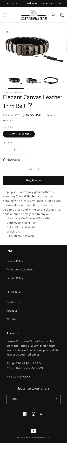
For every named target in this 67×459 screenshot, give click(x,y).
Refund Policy (15, 278)
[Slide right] (63, 81)
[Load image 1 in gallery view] (16, 81)
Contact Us (13, 302)
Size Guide (14, 160)
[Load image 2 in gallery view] (33, 81)
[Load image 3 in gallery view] (51, 81)
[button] (5, 15)
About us (12, 311)
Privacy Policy (15, 261)
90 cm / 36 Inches (19, 134)
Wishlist (11, 319)
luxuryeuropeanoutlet (41, 437)
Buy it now (33, 180)
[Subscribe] (56, 399)
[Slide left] (3, 81)
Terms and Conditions (20, 269)
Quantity (8, 142)
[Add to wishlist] (29, 104)
